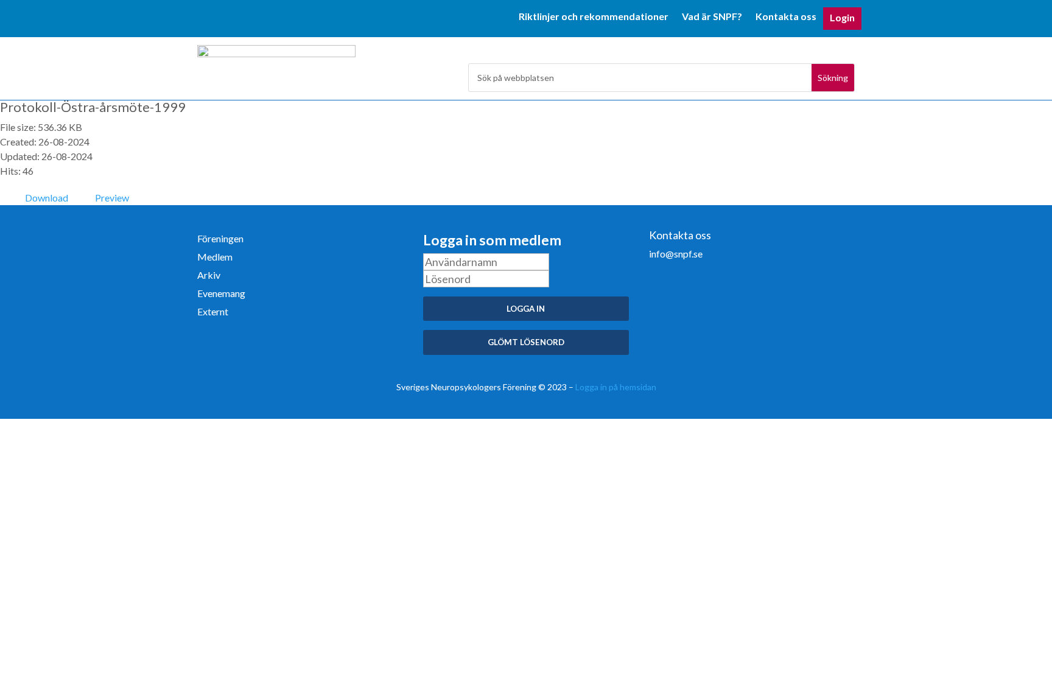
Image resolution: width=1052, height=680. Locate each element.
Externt (212, 312)
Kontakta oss (786, 17)
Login (842, 18)
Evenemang (221, 294)
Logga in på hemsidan (615, 387)
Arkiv (208, 276)
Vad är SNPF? (712, 17)
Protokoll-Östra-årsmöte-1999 (93, 107)
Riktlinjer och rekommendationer (593, 17)
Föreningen (220, 239)
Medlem (215, 257)
